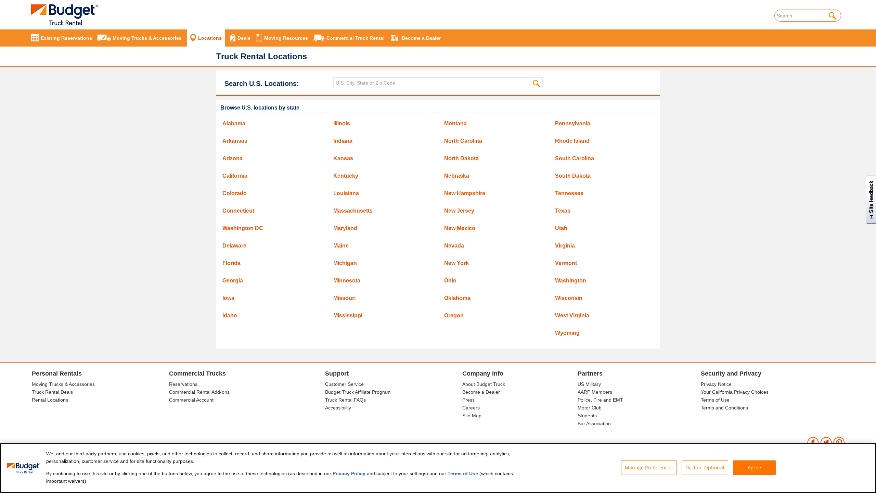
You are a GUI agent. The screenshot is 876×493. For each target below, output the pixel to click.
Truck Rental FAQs (345, 400)
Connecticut (238, 211)
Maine (341, 246)
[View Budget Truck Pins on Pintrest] (839, 442)
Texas (562, 211)
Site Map (471, 415)
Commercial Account (191, 400)
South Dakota (573, 176)
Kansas (343, 158)
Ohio (450, 280)
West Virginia (572, 315)
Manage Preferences (649, 467)
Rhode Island (572, 141)
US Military (589, 384)
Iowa (228, 298)
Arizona (232, 158)
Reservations (183, 384)
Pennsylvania (572, 123)
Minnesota (346, 280)
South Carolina (574, 158)
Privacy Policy (349, 473)
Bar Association (594, 423)
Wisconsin (568, 298)
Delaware (234, 246)
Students (587, 415)
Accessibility (338, 407)
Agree (754, 467)
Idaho (229, 315)
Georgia (232, 280)
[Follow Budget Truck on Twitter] (826, 442)
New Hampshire (464, 193)
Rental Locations (50, 400)
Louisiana (346, 193)
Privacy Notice (716, 384)
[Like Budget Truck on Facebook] (813, 442)
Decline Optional (704, 467)
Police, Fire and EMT (600, 400)
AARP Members (595, 392)
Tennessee (569, 193)
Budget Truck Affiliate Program (358, 392)
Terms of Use (715, 400)
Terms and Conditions (724, 407)
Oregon (454, 315)
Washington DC (242, 228)
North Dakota (461, 158)
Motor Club (590, 407)
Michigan (345, 263)
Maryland (345, 228)
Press (468, 400)
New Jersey (459, 211)
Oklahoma (457, 298)
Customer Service (344, 384)
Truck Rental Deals (52, 392)
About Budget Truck (483, 384)
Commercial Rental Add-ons (199, 392)
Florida (231, 263)
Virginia (565, 246)
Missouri (344, 298)
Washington (570, 280)
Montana (455, 123)
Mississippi (347, 315)
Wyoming (567, 333)
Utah (561, 228)
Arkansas (234, 141)
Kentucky (345, 176)
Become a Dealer (481, 392)
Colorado (234, 193)
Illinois (341, 123)
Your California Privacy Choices (735, 392)
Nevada (454, 246)
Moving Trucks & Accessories (63, 384)
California (234, 176)
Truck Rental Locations (261, 56)
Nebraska (456, 176)
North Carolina (463, 141)
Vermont (566, 263)
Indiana (342, 141)
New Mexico (459, 228)
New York (456, 263)
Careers (471, 407)
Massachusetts (353, 211)
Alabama (233, 123)
